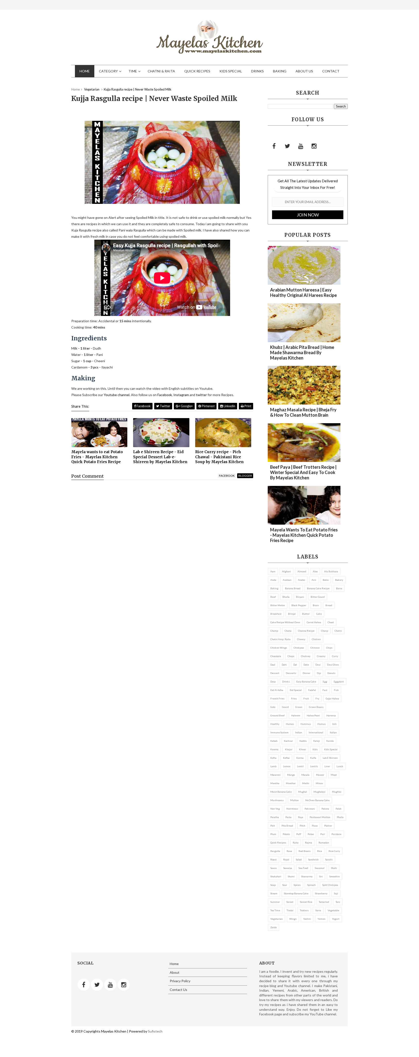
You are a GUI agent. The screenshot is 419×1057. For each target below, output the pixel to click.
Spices (297, 884)
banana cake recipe (318, 588)
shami (291, 876)
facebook (227, 475)
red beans (304, 851)
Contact (330, 71)
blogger (245, 475)
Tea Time (275, 910)
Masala (305, 774)
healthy (274, 723)
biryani (300, 596)
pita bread (287, 825)
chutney (305, 656)
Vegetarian (276, 918)
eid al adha (276, 690)
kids (315, 749)
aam (272, 571)
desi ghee (333, 664)
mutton (294, 800)
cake (319, 613)
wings (293, 918)
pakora (325, 808)
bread (328, 605)
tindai (290, 910)
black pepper (298, 605)
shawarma (307, 876)
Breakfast (276, 613)
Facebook (164, 395)
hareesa (331, 715)
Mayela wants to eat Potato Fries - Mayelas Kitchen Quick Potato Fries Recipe (97, 457)
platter (328, 825)
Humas (290, 723)
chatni (338, 630)
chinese (315, 647)
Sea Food (303, 867)
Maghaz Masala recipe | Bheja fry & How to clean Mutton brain (303, 412)
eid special (296, 690)
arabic (301, 579)
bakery (339, 579)
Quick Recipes (197, 71)
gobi (272, 706)
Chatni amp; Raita (280, 639)
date (306, 664)
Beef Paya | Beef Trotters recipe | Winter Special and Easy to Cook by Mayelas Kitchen (303, 472)
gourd (285, 706)
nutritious (292, 808)
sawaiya (287, 867)
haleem (295, 715)
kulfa (313, 757)
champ (274, 630)
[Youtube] (301, 146)
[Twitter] (287, 146)
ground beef (277, 715)
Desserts (291, 673)
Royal (286, 859)
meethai (291, 783)
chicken (316, 639)
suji (336, 893)
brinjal (292, 613)
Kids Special (230, 71)
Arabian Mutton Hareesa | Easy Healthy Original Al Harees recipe (303, 292)
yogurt (335, 918)
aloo (315, 571)
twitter (201, 395)
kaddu (303, 740)
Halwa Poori (313, 715)
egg (325, 681)
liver (327, 766)
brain (316, 605)
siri (321, 876)
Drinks (257, 71)
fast (324, 690)
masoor (320, 774)
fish (336, 690)
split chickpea (330, 884)
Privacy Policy (180, 981)
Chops (291, 656)
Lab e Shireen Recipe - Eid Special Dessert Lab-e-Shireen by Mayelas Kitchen (160, 457)
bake (326, 579)
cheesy (301, 639)
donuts (331, 673)
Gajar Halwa (332, 698)
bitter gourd (318, 596)
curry (335, 656)
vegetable (333, 910)
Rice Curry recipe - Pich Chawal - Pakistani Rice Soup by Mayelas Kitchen (219, 457)
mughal (302, 791)
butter (306, 613)
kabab (273, 740)
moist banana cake (281, 791)
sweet (289, 901)
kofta (273, 757)
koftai (286, 757)
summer (275, 901)
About (174, 972)
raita (295, 842)
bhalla (286, 596)
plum (273, 834)
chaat (331, 622)
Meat (334, 774)
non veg (275, 808)
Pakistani (310, 808)
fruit (306, 698)
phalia (340, 817)
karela (330, 740)
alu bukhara (331, 571)
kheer (302, 749)
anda (273, 579)
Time (133, 71)
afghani (286, 571)
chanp (324, 630)
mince (319, 783)
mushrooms (277, 800)
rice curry (334, 851)
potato (286, 834)
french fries (277, 698)
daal (272, 664)
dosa (273, 681)
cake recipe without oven (285, 622)
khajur (288, 749)
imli (334, 723)
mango (291, 774)
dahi (284, 664)
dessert (274, 673)
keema (274, 749)
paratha (274, 817)
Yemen (321, 918)
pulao (311, 834)
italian (333, 732)
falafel (312, 690)
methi (305, 783)
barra (339, 588)
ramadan (324, 842)
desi (318, 664)
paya (300, 817)
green (298, 706)
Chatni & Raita (161, 71)
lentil (300, 766)
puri (322, 834)
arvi (314, 579)
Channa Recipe (306, 630)
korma (300, 757)
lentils (314, 766)
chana (288, 630)
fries (294, 698)
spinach (311, 884)
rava (289, 851)
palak (339, 808)
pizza (315, 825)
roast (273, 859)
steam (273, 893)
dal (295, 664)
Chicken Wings (278, 647)
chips (329, 647)
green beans (316, 706)
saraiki (329, 859)
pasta (288, 817)
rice (319, 851)
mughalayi (319, 791)
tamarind (324, 901)
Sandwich (313, 859)
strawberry (321, 893)
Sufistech (155, 1031)
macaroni (275, 774)
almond (302, 571)
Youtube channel (116, 395)
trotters (304, 910)
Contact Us (178, 990)
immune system (279, 732)
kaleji (316, 740)
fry (317, 698)
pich (272, 825)
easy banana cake (306, 681)
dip (319, 673)
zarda (273, 927)
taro (338, 901)
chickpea (299, 647)
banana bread (292, 588)
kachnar (288, 740)
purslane (336, 834)
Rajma (308, 842)
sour (284, 884)
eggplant (339, 681)
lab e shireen (330, 757)
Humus (321, 723)
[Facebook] (274, 146)
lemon (286, 766)
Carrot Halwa (314, 622)
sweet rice (306, 901)
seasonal (319, 867)
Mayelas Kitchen (113, 1031)
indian (298, 732)
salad (299, 859)
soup (273, 884)
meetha (274, 783)
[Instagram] (314, 146)
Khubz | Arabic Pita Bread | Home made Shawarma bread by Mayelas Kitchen (302, 352)
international (316, 732)
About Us (304, 71)
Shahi (334, 867)
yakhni (307, 918)
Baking (279, 71)
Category (108, 71)
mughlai (336, 791)
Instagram (181, 395)
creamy (321, 656)
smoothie (334, 876)
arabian (287, 579)
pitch (302, 825)
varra (318, 910)
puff (298, 834)
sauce (273, 867)
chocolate (275, 656)
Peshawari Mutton (320, 817)
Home (85, 71)
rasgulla (275, 851)
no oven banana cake (317, 800)
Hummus (305, 723)
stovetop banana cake (296, 893)
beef (273, 596)
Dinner (306, 673)
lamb (273, 766)
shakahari (275, 876)
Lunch (340, 766)
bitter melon (277, 605)
